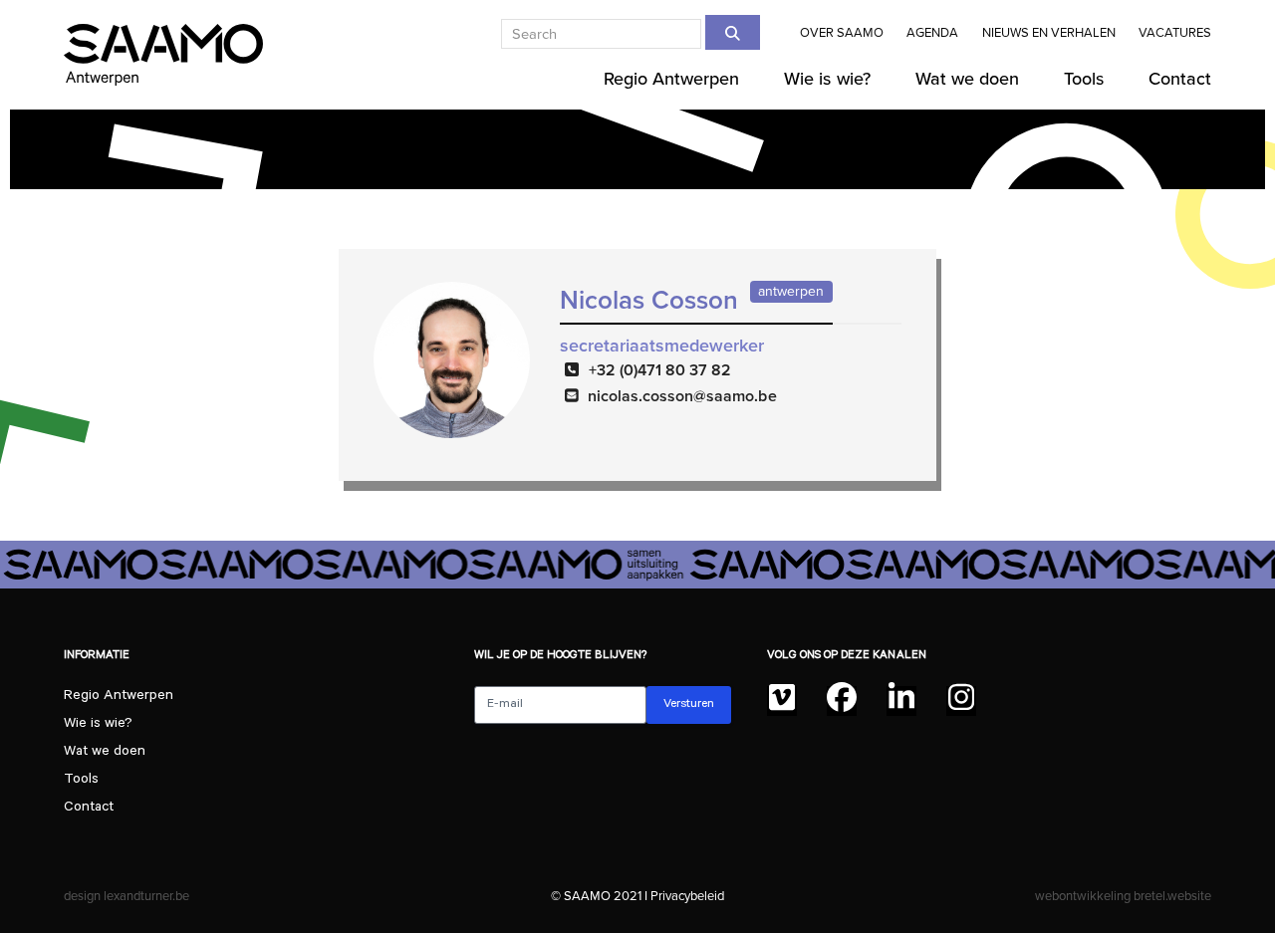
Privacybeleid (687, 895)
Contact (89, 808)
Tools (81, 781)
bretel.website (1172, 895)
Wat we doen (104, 753)
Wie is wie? (98, 725)
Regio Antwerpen (118, 697)
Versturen (688, 705)
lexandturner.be (146, 895)
